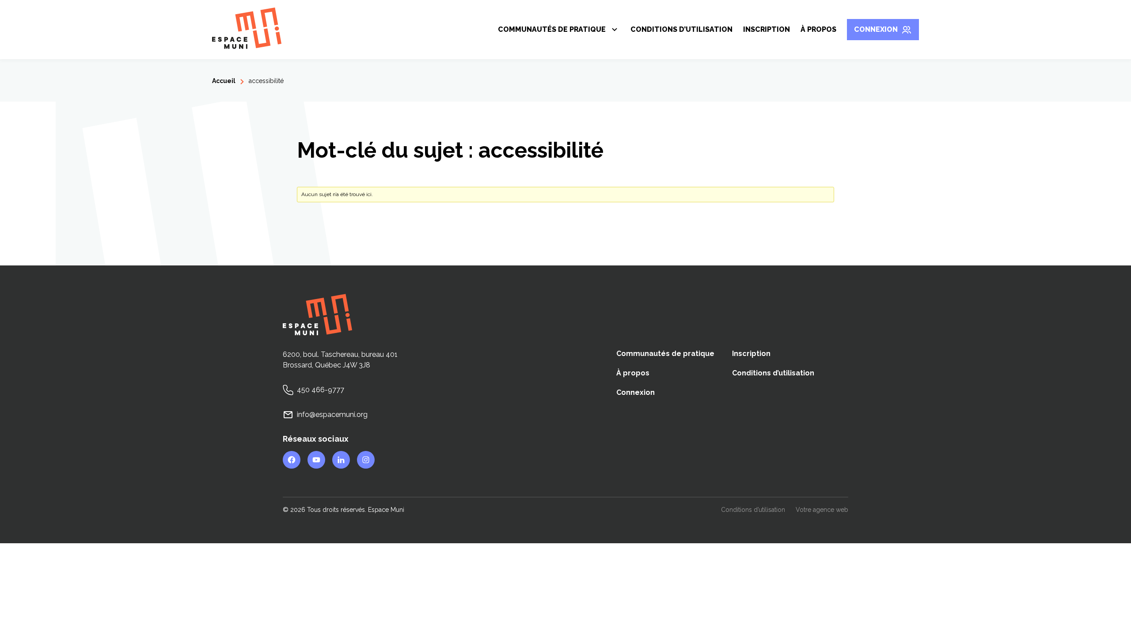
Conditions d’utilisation (681, 29)
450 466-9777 (320, 390)
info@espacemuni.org (332, 414)
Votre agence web (822, 510)
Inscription (766, 29)
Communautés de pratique (552, 31)
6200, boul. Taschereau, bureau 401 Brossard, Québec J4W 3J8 (340, 359)
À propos (818, 29)
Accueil (223, 80)
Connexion (876, 29)
